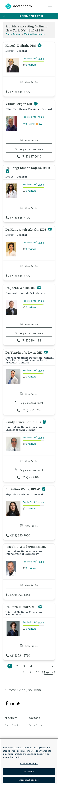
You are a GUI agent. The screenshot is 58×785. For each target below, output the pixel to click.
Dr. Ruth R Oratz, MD (21, 607)
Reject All (29, 771)
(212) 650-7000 (20, 535)
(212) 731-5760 (20, 655)
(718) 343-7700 (20, 92)
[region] (29, 761)
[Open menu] (50, 6)
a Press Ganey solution (23, 690)
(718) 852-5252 (31, 410)
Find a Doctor (13, 34)
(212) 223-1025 (31, 477)
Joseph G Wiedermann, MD (25, 547)
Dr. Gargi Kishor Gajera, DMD (27, 168)
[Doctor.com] (18, 6)
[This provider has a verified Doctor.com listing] (40, 45)
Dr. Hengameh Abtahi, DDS (26, 229)
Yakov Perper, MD (19, 104)
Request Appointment (31, 149)
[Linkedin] (12, 703)
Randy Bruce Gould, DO (23, 422)
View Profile (31, 82)
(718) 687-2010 (31, 156)
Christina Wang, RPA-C (23, 489)
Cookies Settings (29, 763)
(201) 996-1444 (20, 595)
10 (37, 672)
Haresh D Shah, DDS (21, 45)
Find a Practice (12, 725)
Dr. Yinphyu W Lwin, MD (24, 352)
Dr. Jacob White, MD (20, 288)
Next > (48, 672)
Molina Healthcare (34, 34)
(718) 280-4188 (31, 340)
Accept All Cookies (29, 779)
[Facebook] (7, 703)
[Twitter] (18, 703)
